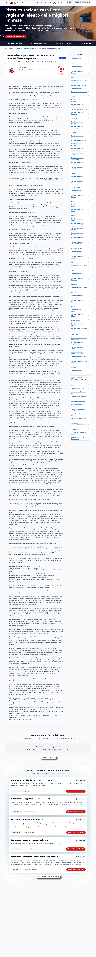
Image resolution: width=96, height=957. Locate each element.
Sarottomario (22, 67)
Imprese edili (18, 48)
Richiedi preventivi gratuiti (15, 36)
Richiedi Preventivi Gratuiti (76, 791)
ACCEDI (69, 2)
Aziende (11, 48)
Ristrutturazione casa (30, 48)
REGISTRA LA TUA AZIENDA (82, 2)
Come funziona (23, 3)
